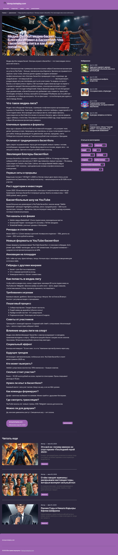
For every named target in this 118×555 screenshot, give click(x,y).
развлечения (35, 8)
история (102, 155)
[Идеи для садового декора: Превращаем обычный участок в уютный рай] (85, 68)
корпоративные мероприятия (92, 164)
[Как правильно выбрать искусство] (85, 80)
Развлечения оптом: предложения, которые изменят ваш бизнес (102, 104)
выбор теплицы (101, 160)
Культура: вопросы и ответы (101, 115)
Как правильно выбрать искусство (99, 80)
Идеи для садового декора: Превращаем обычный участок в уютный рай (102, 69)
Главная (4, 13)
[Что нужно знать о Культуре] (85, 92)
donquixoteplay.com (27, 550)
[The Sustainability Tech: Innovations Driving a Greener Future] (20, 454)
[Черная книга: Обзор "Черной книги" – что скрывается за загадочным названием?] (85, 128)
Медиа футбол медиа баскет (44, 79)
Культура (6, 8)
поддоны (86, 160)
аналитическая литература (91, 169)
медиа (22, 8)
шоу (27, 8)
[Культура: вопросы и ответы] (85, 116)
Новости (44, 464)
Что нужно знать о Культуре (100, 91)
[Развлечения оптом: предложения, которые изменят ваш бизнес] (85, 104)
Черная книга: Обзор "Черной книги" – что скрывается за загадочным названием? (101, 128)
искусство (14, 8)
